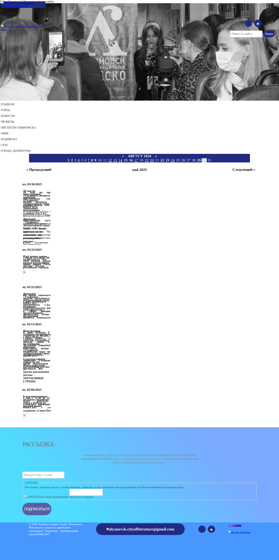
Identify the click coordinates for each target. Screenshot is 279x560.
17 (136, 160)
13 (115, 160)
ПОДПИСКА (9, 139)
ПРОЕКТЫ (7, 121)
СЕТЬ (4, 145)
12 (110, 160)
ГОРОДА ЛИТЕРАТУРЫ (15, 151)
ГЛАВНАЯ (7, 104)
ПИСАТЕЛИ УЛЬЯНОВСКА (18, 127)
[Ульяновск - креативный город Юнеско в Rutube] (258, 23)
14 (120, 160)
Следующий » (244, 169)
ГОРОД (5, 110)
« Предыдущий (38, 169)
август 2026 (139, 156)
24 (173, 160)
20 (152, 160)
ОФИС (5, 133)
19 (147, 160)
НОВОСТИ (8, 116)
